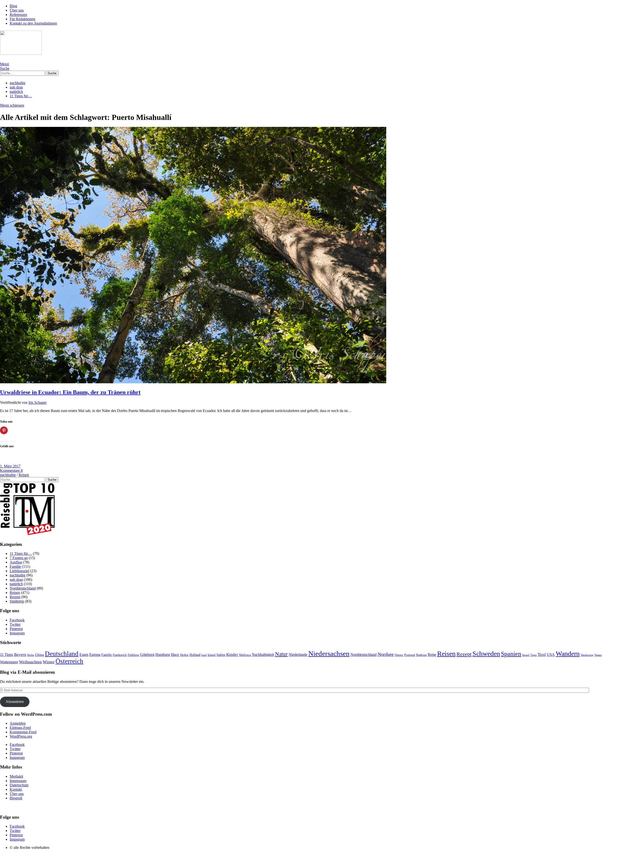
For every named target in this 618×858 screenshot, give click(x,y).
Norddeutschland (23, 588)
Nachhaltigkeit (263, 654)
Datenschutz (19, 785)
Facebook (17, 620)
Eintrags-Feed (20, 728)
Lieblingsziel (19, 571)
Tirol (542, 654)
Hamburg (162, 654)
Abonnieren (15, 702)
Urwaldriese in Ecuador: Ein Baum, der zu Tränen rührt (70, 392)
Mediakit (16, 776)
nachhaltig (17, 83)
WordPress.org (21, 736)
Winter (49, 661)
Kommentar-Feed (23, 732)
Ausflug (16, 562)
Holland (195, 655)
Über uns (17, 10)
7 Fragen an (19, 558)
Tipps (533, 655)
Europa (94, 654)
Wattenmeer (9, 662)
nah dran (16, 87)
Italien (221, 655)
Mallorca (245, 655)
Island (212, 655)
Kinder (232, 654)
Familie (15, 566)
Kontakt (16, 789)
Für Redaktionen (22, 19)
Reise (432, 654)
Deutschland (61, 653)
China (39, 655)
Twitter (15, 624)
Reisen (24, 475)
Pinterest (16, 629)
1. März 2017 (10, 466)
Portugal (409, 655)
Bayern (20, 654)
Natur (281, 654)
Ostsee (399, 655)
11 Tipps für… (21, 96)
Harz (175, 654)
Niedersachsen (329, 653)
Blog (13, 6)
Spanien (511, 653)
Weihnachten (30, 661)
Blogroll (16, 798)
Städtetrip (17, 601)
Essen (83, 654)
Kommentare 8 (11, 470)
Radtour (421, 655)
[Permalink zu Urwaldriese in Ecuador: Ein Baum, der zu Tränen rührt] (193, 382)
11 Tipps (6, 654)
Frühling (133, 655)
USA (551, 654)
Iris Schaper (37, 402)
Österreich (69, 661)
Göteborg (147, 654)
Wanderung (587, 655)
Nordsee (386, 654)
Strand (525, 655)
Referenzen (18, 15)
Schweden (486, 653)
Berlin (30, 654)
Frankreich (120, 655)
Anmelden (18, 723)
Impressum (18, 781)
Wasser (598, 655)
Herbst (184, 655)
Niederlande (298, 654)
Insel (204, 654)
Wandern (568, 653)
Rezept (15, 597)
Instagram (17, 633)
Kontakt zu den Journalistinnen (33, 23)
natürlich (16, 91)
